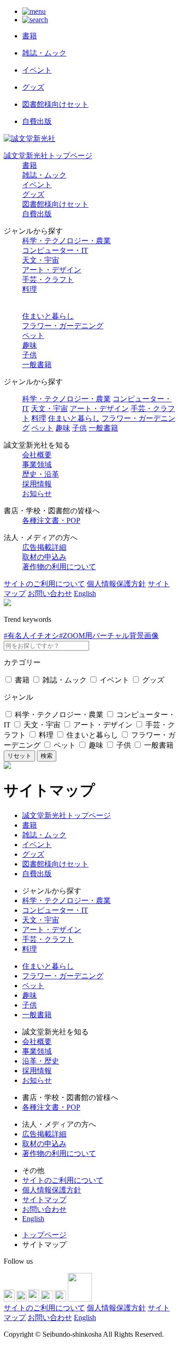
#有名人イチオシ (31, 635)
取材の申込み (44, 557)
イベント (37, 185)
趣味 (29, 345)
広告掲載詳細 (44, 547)
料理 (29, 289)
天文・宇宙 (40, 260)
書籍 (29, 165)
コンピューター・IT (55, 250)
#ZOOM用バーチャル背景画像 (109, 635)
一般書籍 (37, 365)
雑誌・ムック (44, 175)
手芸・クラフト (48, 279)
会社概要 (37, 455)
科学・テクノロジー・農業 (66, 241)
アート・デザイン (51, 270)
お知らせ (37, 494)
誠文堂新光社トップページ (48, 156)
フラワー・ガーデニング (62, 326)
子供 (29, 355)
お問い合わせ (50, 593)
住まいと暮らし (48, 316)
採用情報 (37, 484)
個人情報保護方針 (116, 584)
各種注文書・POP (51, 520)
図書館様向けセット (55, 204)
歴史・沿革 (40, 474)
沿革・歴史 (40, 1061)
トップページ (44, 1235)
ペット (33, 335)
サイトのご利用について (44, 584)
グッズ (33, 194)
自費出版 (37, 214)
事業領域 (37, 464)
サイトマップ (44, 1200)
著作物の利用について (59, 567)
